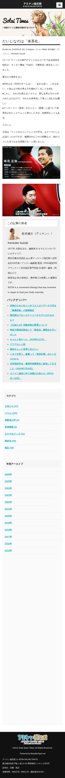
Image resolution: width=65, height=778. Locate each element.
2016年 (8, 543)
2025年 (8, 481)
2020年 (8, 516)
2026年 (8, 474)
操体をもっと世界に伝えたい (24, 349)
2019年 (8, 523)
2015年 (8, 550)
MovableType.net (38, 753)
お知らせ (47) (11, 406)
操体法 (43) (10, 441)
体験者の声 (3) (12, 420)
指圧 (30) (9, 447)
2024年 (8, 488)
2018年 (8, 529)
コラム (38, 49)
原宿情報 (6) (11, 427)
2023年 (8, 495)
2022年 (8, 502)
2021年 (8, 509)
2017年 (8, 536)
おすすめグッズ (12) (15, 434)
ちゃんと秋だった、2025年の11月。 (28, 339)
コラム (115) (11, 413)
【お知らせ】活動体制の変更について (28, 325)
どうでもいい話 (17, 344)
